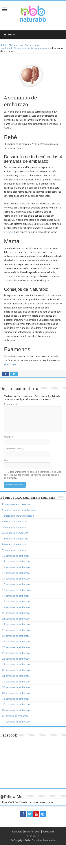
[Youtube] (36, 814)
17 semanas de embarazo (16, 595)
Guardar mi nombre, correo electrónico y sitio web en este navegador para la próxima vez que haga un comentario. (33, 474)
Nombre (9, 436)
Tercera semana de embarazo (18, 515)
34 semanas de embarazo (16, 692)
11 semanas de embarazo (16, 561)
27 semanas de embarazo (16, 652)
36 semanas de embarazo (16, 704)
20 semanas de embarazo (16, 612)
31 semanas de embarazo (16, 675)
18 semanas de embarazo (16, 601)
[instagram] (43, 814)
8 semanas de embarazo (15, 544)
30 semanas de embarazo (16, 670)
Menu (11, 34)
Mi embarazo (17, 45)
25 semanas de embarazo (16, 641)
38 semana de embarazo (15, 715)
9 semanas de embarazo (15, 550)
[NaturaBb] (33, 12)
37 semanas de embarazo (16, 710)
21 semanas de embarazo (16, 618)
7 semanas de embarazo (15, 538)
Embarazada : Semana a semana (32, 48)
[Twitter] (30, 814)
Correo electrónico (15, 448)
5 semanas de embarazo (15, 527)
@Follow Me (11, 796)
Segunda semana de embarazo (18, 509)
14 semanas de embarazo (16, 578)
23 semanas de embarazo (16, 630)
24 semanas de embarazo (16, 635)
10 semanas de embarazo (16, 555)
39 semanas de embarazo (16, 721)
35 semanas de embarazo (16, 698)
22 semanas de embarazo (16, 624)
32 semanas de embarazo (16, 681)
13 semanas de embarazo (16, 572)
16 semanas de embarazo (16, 590)
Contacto (17, 831)
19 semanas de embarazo (16, 607)
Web (6, 460)
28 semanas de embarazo (16, 658)
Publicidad (48, 831)
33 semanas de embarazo (16, 687)
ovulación (9, 231)
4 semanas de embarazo (15, 521)
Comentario (11, 404)
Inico (5, 45)
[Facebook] (23, 814)
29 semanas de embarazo (16, 664)
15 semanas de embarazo (16, 584)
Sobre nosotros (32, 831)
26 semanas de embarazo (16, 647)
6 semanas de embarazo (15, 532)
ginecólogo (10, 364)
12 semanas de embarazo (16, 567)
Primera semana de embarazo (18, 504)
